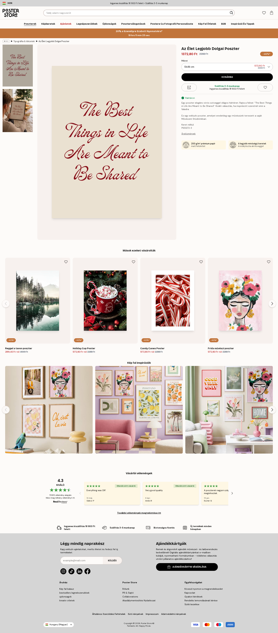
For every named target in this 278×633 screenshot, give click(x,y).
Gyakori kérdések (194, 596)
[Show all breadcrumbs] (6, 41)
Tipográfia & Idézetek (24, 41)
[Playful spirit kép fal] (49, 410)
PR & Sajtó (128, 592)
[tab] (264, 13)
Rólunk (125, 588)
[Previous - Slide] (6, 303)
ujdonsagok (65, 596)
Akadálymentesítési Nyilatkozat (139, 600)
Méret (184, 60)
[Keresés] (232, 13)
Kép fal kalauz (66, 588)
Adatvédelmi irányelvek (173, 614)
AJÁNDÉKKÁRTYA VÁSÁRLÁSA (189, 567)
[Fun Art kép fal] (139, 410)
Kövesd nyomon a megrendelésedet (204, 588)
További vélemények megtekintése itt (139, 512)
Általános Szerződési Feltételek (108, 614)
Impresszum (152, 614)
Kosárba (227, 77)
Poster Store (146, 623)
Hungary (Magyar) (59, 624)
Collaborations (130, 596)
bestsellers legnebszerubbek (74, 592)
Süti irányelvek (135, 614)
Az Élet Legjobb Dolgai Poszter (54, 41)
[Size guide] (189, 87)
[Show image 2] (18, 110)
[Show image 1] (18, 65)
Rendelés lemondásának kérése (201, 600)
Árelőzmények (188, 133)
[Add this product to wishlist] (265, 87)
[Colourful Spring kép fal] (229, 410)
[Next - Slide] (272, 303)
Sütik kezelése (192, 604)
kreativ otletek (67, 600)
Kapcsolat (190, 592)
